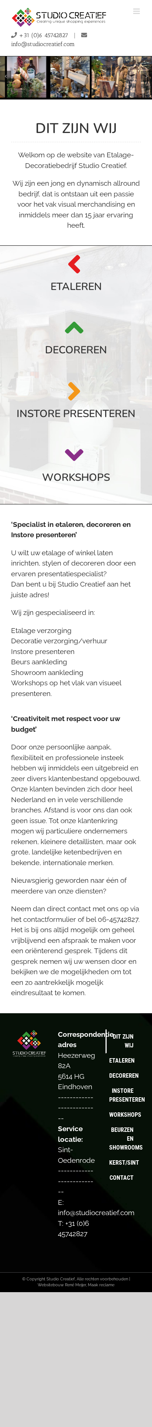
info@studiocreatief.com (43, 44)
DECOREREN (76, 350)
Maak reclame (101, 1285)
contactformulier (49, 919)
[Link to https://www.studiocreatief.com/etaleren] (74, 264)
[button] (5, 76)
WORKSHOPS (76, 478)
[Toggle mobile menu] (137, 11)
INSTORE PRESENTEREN (76, 414)
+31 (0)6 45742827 (43, 35)
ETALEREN (76, 287)
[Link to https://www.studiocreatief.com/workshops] (74, 455)
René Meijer (75, 1285)
